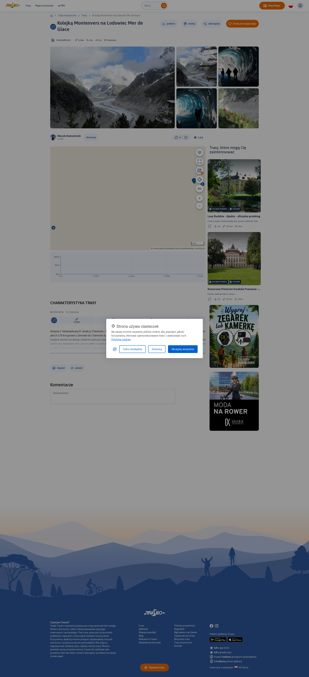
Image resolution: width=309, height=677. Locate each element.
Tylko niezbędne (132, 349)
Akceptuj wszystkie (183, 349)
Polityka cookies (121, 339)
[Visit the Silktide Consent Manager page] (115, 349)
